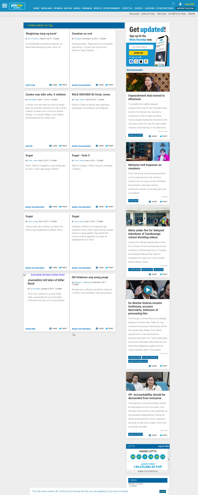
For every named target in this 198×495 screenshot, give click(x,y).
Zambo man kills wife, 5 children (46, 94)
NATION (68, 8)
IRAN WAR (161, 14)
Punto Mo (30, 85)
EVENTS (139, 8)
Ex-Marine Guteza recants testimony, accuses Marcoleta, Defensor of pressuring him (145, 308)
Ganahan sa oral (82, 33)
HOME (36, 8)
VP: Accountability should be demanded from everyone (146, 396)
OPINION (58, 8)
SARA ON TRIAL (148, 14)
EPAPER (191, 14)
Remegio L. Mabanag (82, 282)
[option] (148, 459)
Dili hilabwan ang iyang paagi (90, 277)
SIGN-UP (138, 53)
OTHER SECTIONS (164, 8)
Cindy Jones (33, 161)
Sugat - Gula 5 (79, 100)
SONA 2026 (134, 14)
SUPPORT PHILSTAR (185, 8)
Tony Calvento (33, 39)
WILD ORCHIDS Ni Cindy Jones (91, 94)
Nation (29, 146)
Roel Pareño (32, 100)
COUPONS (150, 8)
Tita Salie (77, 39)
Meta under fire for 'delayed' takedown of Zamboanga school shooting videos (146, 234)
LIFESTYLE (127, 8)
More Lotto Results (148, 471)
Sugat (29, 155)
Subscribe (189, 4)
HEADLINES (46, 8)
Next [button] (169, 459)
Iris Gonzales (35, 289)
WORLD (76, 8)
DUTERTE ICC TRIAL (177, 14)
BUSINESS (87, 8)
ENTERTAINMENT (111, 8)
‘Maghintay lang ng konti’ (41, 33)
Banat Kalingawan (81, 85)
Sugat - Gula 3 (81, 155)
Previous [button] (127, 459)
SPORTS (98, 8)
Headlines (30, 329)
